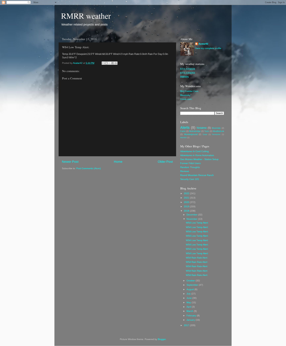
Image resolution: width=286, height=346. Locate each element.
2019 (187, 206)
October (191, 280)
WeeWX (183, 138)
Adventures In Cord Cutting (194, 151)
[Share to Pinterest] (116, 63)
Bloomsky (185, 95)
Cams (183, 131)
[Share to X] (109, 63)
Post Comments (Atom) (88, 168)
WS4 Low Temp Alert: (197, 223)
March (190, 311)
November (192, 219)
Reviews (184, 171)
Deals (205, 134)
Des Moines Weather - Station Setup (199, 159)
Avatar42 (203, 44)
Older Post (165, 161)
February (192, 315)
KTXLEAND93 (187, 73)
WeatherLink (218, 131)
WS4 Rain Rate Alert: (197, 258)
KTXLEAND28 (187, 69)
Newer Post (70, 161)
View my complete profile (208, 48)
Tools (206, 131)
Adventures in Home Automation (197, 155)
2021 (187, 198)
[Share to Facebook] (112, 63)
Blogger (162, 339)
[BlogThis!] (106, 63)
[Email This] (103, 63)
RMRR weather (86, 15)
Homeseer (216, 134)
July (189, 293)
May (189, 302)
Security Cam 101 (189, 179)
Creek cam (186, 99)
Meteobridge (195, 131)
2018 (187, 211)
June (189, 298)
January (191, 320)
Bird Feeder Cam (189, 91)
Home (118, 161)
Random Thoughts (190, 167)
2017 (187, 325)
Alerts (185, 127)
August (190, 289)
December (192, 214)
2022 (187, 193)
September (193, 285)
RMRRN (184, 77)
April (189, 307)
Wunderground (191, 134)
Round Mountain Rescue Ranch (197, 175)
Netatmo (202, 127)
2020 (187, 202)
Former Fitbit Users (190, 163)
